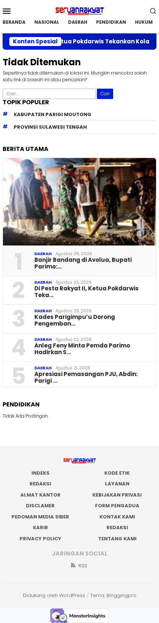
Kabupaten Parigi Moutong (52, 114)
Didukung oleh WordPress (54, 595)
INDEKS (40, 473)
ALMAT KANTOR (40, 494)
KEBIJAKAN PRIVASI (117, 494)
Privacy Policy (40, 538)
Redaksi (117, 527)
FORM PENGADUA (117, 505)
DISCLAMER (40, 505)
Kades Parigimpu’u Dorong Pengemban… (74, 320)
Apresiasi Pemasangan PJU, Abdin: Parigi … (86, 377)
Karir (40, 527)
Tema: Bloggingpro (113, 595)
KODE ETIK (117, 473)
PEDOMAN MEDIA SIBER (40, 516)
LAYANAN (117, 483)
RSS (82, 565)
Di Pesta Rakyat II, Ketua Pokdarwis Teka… (86, 292)
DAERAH (43, 254)
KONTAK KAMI (117, 516)
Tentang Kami (117, 538)
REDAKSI (40, 483)
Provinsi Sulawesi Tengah (50, 127)
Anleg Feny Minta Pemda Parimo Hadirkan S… (82, 349)
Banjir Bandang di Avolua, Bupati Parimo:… (83, 263)
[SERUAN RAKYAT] (79, 10)
